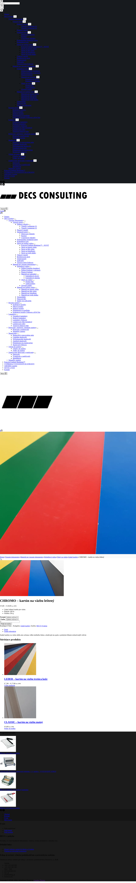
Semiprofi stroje (22, 232)
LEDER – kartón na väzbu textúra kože (25, 679)
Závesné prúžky (26, 285)
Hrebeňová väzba (23, 266)
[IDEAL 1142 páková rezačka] (8, 751)
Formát (3, 617)
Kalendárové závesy (32, 276)
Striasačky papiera (14, 360)
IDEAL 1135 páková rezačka (10, 808)
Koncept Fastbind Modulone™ (14, 362)
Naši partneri (8, 832)
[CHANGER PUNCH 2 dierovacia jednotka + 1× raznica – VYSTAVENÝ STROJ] (8, 769)
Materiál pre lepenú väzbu (30, 289)
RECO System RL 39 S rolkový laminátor (14, 790)
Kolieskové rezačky (19, 305)
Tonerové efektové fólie (21, 326)
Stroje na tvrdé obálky (28, 253)
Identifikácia (17, 358)
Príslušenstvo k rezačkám (21, 310)
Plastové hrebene (27, 272)
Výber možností (9, 685)
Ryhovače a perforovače (21, 329)
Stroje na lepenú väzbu (29, 247)
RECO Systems (42, 626)
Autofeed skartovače (20, 341)
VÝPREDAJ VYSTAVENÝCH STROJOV (19, 364)
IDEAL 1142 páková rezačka (10, 753)
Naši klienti (8, 830)
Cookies (31, 849)
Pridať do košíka (6, 624)
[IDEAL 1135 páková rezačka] (8, 806)
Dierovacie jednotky (28, 234)
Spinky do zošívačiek (24, 301)
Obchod (7, 814)
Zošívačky (20, 261)
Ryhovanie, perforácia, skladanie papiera (22, 327)
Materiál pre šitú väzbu (29, 291)
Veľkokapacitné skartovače (22, 339)
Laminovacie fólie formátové (22, 322)
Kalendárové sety (23, 241)
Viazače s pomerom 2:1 (29, 228)
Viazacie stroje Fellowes (25, 262)
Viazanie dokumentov (15, 220)
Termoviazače (21, 259)
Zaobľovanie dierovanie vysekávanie (20, 352)
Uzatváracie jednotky (28, 238)
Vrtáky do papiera (19, 350)
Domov (6, 217)
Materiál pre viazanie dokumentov (24, 264)
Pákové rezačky (18, 306)
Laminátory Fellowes (20, 320)
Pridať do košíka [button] (9, 728)
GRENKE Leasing (10, 366)
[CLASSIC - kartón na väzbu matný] (20, 718)
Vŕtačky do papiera (19, 349)
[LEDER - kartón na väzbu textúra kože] (20, 674)
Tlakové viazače (22, 255)
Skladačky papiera (19, 331)
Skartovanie (12, 333)
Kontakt (7, 370)
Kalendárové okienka (33, 278)
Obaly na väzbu (26, 280)
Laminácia (12, 314)
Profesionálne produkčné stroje (27, 239)
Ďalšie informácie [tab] (10, 631)
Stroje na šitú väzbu (27, 249)
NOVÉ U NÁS (9, 368)
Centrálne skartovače (20, 337)
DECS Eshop (8, 218)
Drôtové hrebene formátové (30, 268)
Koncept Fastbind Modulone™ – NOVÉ (35, 245)
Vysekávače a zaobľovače (21, 356)
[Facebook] (1, 185)
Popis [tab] (6, 629)
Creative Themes (39, 880)
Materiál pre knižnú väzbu (26, 287)
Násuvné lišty (21, 299)
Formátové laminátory (20, 316)
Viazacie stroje (18, 222)
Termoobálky (21, 297)
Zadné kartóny (30, 283)
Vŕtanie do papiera (14, 347)
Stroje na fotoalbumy (28, 251)
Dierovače (16, 354)
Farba (3, 619)
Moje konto (8, 820)
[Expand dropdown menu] (29, 232)
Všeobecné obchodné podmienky (15, 851)
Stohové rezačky (18, 308)
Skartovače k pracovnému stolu (23, 335)
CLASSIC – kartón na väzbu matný (23, 722)
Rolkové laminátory (19, 318)
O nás (6, 818)
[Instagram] (4, 185)
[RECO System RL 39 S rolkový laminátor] (8, 788)
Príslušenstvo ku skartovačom (23, 343)
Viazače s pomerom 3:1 (29, 226)
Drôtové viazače (22, 224)
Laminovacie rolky (19, 324)
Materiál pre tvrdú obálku (29, 295)
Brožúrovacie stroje (23, 257)
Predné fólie (30, 282)
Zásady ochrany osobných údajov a (16, 849)
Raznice (24, 236)
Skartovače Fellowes (20, 345)
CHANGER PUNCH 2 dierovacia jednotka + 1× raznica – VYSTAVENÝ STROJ (28, 771)
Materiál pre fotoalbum (29, 293)
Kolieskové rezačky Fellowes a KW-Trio (26, 312)
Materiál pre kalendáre (28, 274)
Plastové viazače (22, 230)
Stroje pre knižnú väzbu (25, 243)
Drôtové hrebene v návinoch (30, 270)
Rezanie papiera (13, 303)
